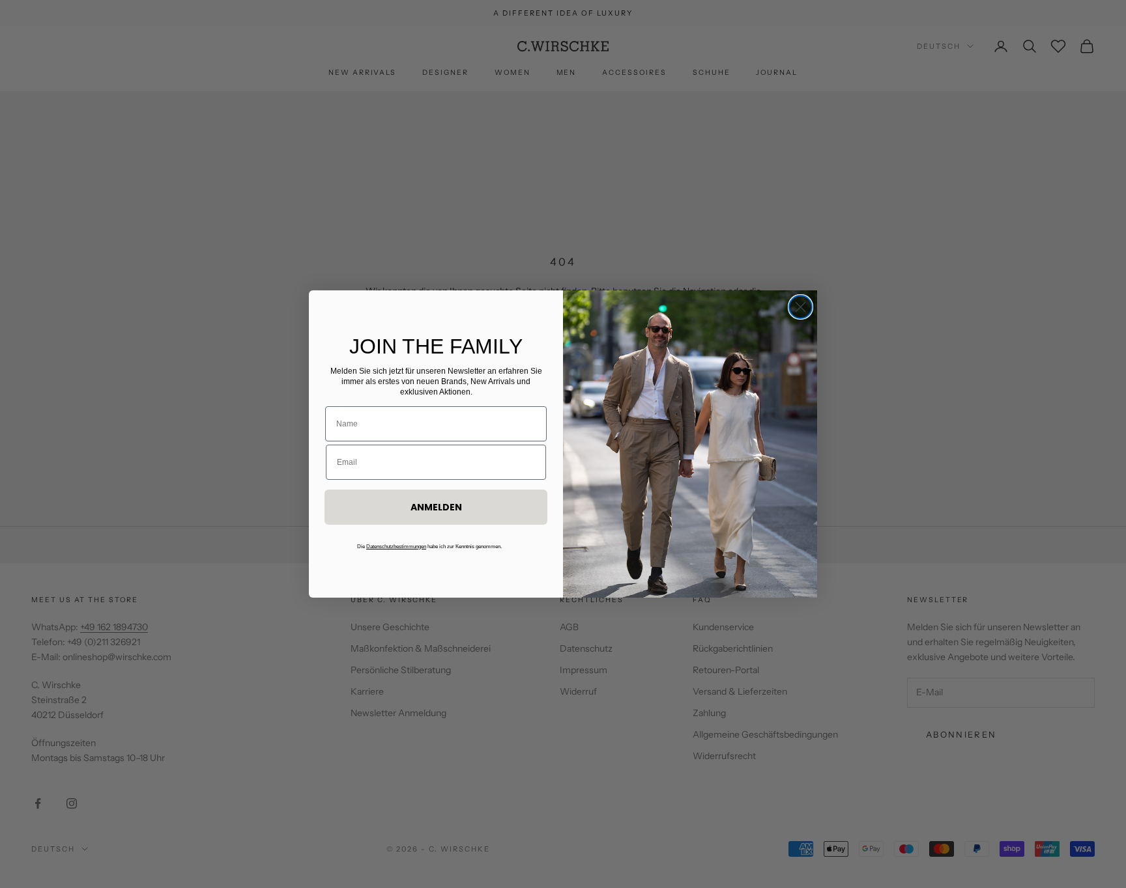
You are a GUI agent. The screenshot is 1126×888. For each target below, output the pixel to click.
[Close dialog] (800, 307)
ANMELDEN (436, 507)
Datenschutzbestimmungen (396, 546)
